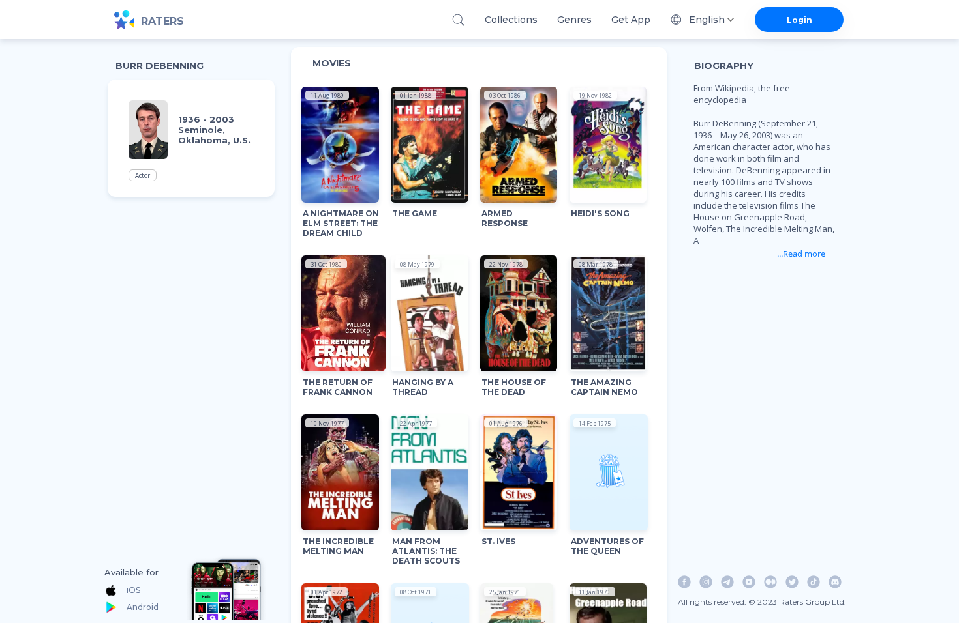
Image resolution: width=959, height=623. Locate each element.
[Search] (458, 20)
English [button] (707, 19)
